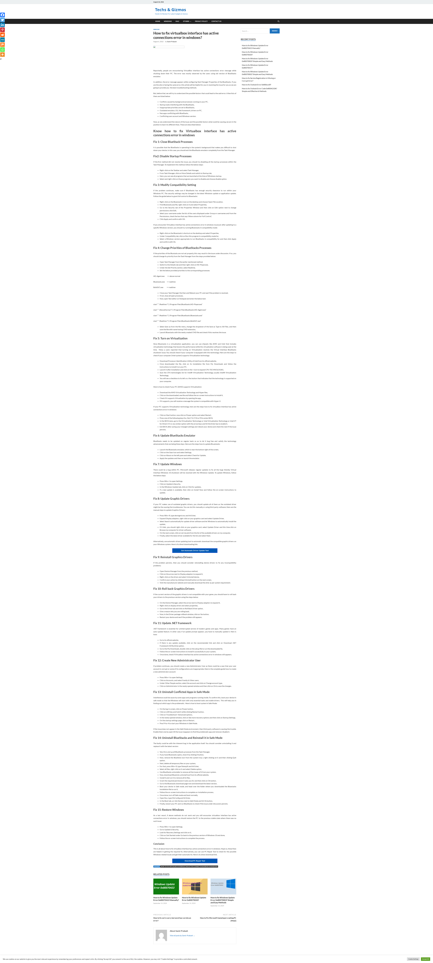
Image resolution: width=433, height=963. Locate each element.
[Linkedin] (2, 25)
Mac (177, 21)
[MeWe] (2, 39)
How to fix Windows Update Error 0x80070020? (194, 898)
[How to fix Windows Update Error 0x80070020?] (195, 887)
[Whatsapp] (2, 49)
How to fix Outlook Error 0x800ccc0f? (256, 85)
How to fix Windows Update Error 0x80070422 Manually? (166, 898)
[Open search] (278, 21)
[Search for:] (260, 30)
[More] (2, 54)
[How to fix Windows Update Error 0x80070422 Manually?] (166, 887)
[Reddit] (2, 34)
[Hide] (1, 59)
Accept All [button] (425, 959)
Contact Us (216, 21)
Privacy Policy (201, 21)
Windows (168, 21)
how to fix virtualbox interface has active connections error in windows (189, 866)
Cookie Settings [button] (413, 959)
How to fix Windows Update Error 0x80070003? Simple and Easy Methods (223, 900)
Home (157, 21)
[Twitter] (2, 20)
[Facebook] (2, 15)
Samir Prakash (172, 41)
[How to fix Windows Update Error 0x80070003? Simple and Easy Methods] (223, 887)
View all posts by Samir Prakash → (182, 935)
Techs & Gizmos (170, 9)
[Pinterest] (2, 30)
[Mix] (2, 44)
